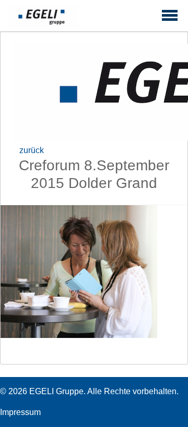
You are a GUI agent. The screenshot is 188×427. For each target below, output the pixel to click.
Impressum (20, 412)
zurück (31, 150)
